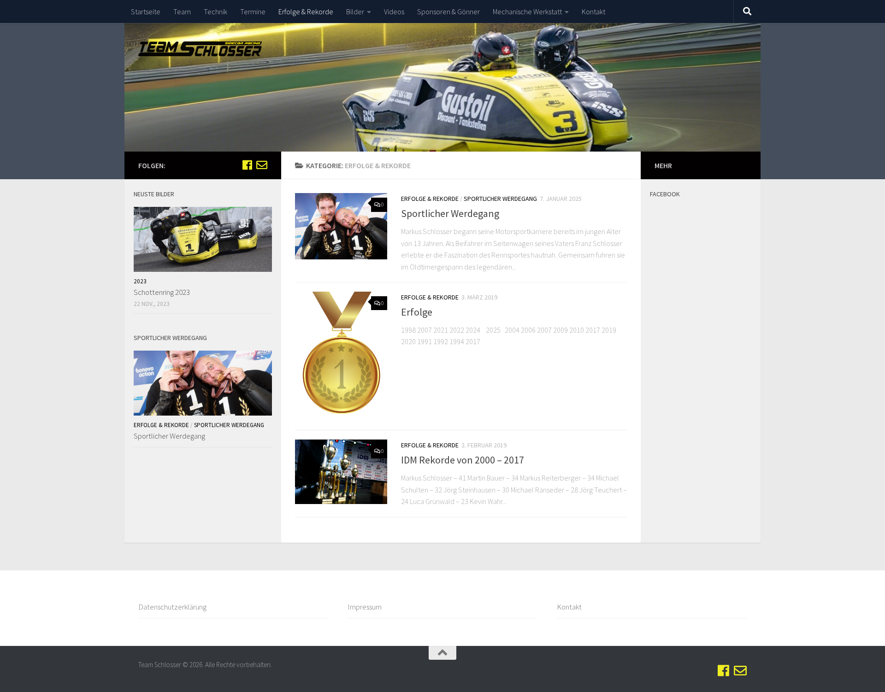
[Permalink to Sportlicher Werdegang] (341, 226)
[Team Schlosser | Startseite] (200, 48)
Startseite (145, 11)
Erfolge (416, 312)
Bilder (355, 11)
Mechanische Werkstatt (527, 11)
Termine (253, 11)
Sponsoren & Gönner (448, 11)
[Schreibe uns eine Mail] (261, 164)
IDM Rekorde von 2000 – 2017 (462, 459)
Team (182, 11)
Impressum (365, 607)
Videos (394, 11)
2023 (140, 281)
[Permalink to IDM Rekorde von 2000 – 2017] (341, 472)
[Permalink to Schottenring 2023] (203, 239)
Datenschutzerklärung (172, 607)
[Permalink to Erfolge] (341, 356)
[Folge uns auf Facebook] (247, 164)
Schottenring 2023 (162, 292)
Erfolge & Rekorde (305, 11)
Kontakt (593, 11)
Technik (215, 11)
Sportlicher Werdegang (500, 198)
